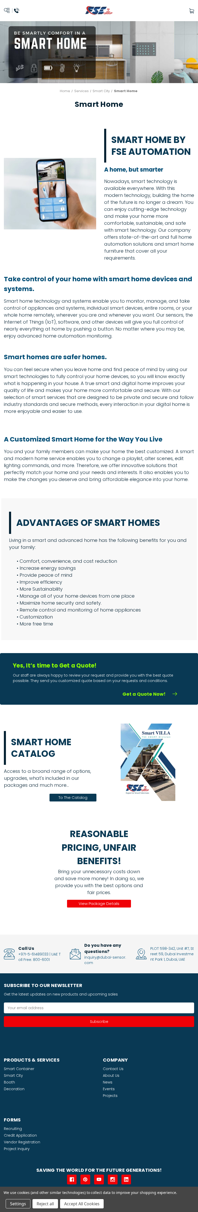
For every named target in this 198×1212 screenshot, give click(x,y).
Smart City (13, 1075)
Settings (18, 1204)
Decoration (14, 1088)
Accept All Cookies (82, 1204)
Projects (110, 1095)
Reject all (45, 1204)
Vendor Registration (22, 1142)
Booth (9, 1082)
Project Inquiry (17, 1148)
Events (109, 1088)
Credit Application (20, 1135)
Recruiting (13, 1128)
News (107, 1082)
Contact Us (113, 1068)
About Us (111, 1075)
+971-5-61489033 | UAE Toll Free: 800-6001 (39, 957)
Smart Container (19, 1068)
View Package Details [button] (99, 903)
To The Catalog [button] (73, 797)
